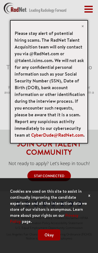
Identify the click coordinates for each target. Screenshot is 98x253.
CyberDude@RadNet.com (57, 135)
